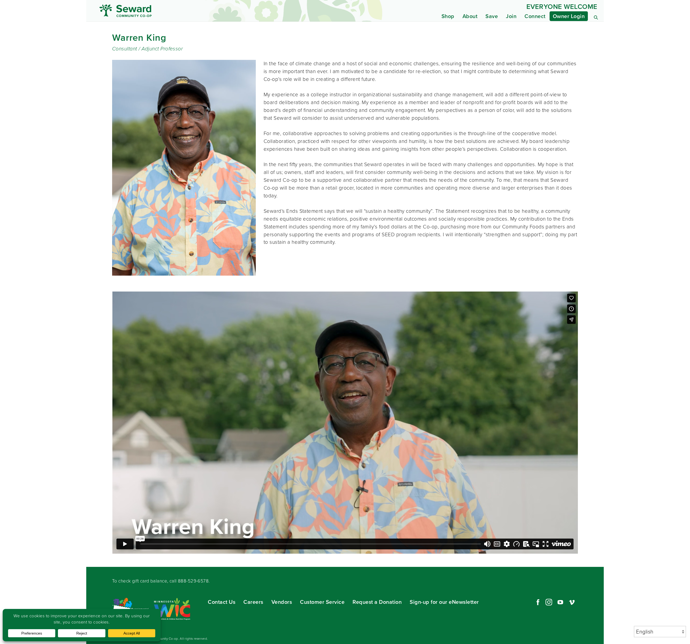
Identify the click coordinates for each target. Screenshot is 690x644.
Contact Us (221, 602)
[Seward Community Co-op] (164, 10)
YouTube (560, 602)
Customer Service (322, 602)
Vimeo (572, 602)
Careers (253, 602)
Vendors (281, 602)
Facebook (537, 602)
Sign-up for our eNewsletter (444, 602)
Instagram (548, 602)
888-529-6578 (193, 581)
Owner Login (569, 16)
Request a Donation (377, 602)
